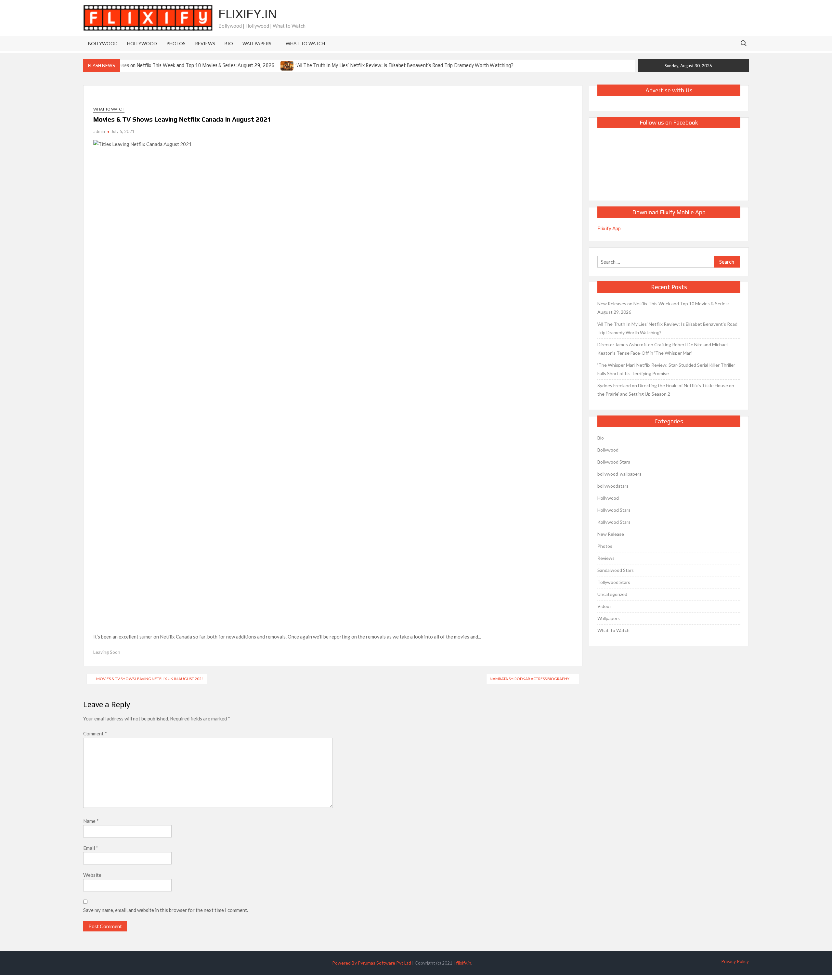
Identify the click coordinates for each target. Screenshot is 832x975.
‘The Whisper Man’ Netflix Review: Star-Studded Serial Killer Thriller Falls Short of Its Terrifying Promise (666, 369)
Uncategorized (612, 594)
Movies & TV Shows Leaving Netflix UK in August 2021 (150, 678)
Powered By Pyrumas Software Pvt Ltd (371, 963)
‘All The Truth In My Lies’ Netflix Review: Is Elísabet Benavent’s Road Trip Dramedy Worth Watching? (404, 65)
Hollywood (142, 43)
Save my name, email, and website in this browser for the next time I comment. (165, 910)
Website (92, 875)
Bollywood (103, 43)
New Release (610, 534)
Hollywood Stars (613, 510)
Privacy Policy (735, 961)
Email (90, 848)
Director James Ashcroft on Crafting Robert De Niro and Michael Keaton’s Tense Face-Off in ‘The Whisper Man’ (662, 349)
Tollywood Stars (613, 582)
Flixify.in (247, 13)
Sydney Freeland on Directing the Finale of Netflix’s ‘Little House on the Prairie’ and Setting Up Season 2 (665, 390)
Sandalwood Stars (615, 570)
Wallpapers (256, 43)
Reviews (205, 43)
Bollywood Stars (613, 462)
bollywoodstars (613, 486)
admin (99, 131)
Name (91, 821)
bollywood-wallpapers (619, 474)
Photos (176, 43)
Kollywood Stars (613, 522)
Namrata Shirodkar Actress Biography (529, 678)
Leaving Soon (106, 652)
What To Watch (305, 43)
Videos (604, 606)
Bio (229, 43)
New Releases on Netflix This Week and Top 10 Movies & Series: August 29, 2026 (186, 65)
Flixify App (609, 228)
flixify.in (463, 963)
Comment (95, 733)
